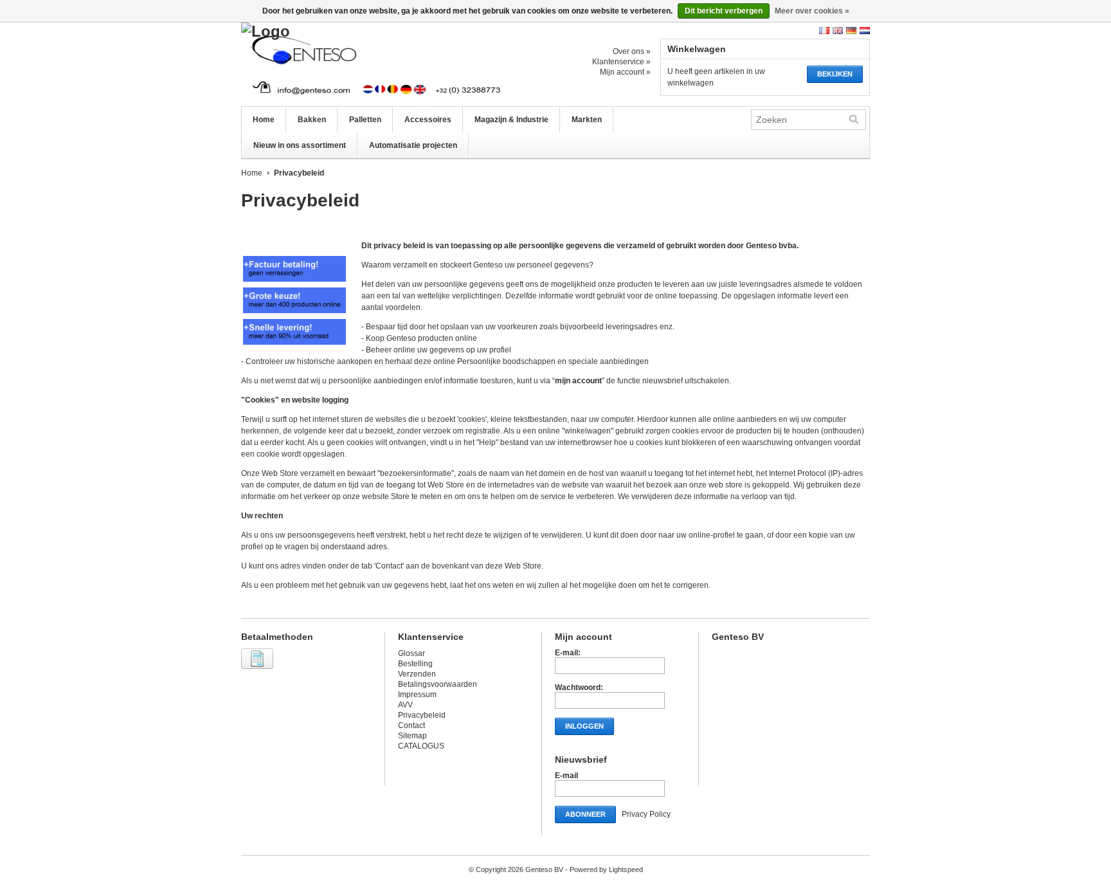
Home (264, 119)
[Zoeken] (854, 119)
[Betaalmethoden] (258, 669)
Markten (587, 119)
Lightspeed (626, 869)
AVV (405, 704)
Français (824, 30)
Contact (411, 725)
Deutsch (851, 30)
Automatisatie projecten (413, 145)
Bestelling (415, 663)
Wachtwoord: (579, 687)
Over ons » (632, 51)
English (838, 30)
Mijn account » (625, 72)
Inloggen (584, 726)
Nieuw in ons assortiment (299, 145)
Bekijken (835, 74)
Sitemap (412, 735)
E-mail (566, 775)
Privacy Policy (646, 814)
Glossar (411, 653)
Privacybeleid (422, 715)
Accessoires (427, 119)
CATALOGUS (421, 746)
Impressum (417, 694)
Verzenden (417, 673)
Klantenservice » (621, 61)
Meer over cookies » (812, 10)
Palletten (365, 119)
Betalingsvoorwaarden (437, 684)
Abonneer (585, 814)
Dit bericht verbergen (724, 10)
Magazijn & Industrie (511, 119)
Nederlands (865, 30)
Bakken (312, 119)
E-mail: (568, 652)
